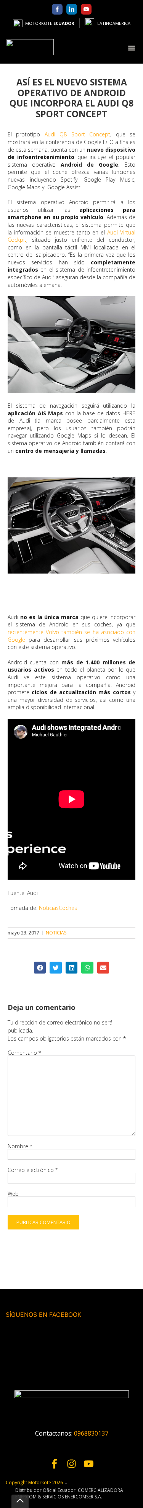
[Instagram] (71, 1464)
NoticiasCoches (58, 907)
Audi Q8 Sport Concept (77, 134)
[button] (131, 48)
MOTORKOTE (49, 23)
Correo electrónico (33, 1170)
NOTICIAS (56, 932)
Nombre (20, 1146)
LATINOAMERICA (113, 23)
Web (13, 1194)
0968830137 (91, 1433)
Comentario (24, 1053)
